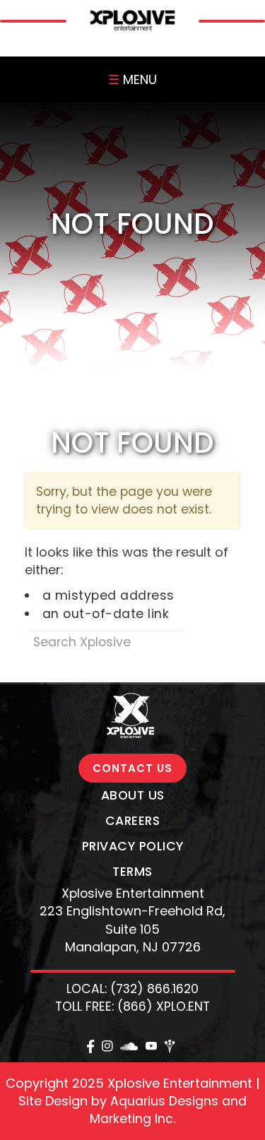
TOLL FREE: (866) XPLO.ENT (132, 1006)
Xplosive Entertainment (132, 893)
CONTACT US (132, 768)
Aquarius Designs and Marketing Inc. (168, 1110)
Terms (132, 871)
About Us (133, 795)
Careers (132, 820)
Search (211, 642)
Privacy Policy (133, 846)
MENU (132, 79)
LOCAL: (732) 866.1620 (132, 988)
